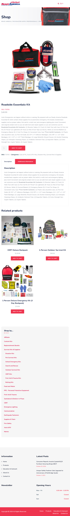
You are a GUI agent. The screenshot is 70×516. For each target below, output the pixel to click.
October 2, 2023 (40, 475)
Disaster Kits (42, 155)
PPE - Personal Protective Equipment (16, 390)
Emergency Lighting (10, 407)
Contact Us (6, 476)
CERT (6, 403)
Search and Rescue (11, 366)
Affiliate (7, 337)
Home (5, 461)
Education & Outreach (10, 469)
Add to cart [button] (17, 258)
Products (6, 465)
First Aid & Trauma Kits (13, 378)
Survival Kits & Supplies (53, 155)
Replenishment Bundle (12, 345)
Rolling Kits (9, 382)
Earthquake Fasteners (11, 415)
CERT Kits (8, 374)
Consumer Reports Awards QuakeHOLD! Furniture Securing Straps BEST (49, 463)
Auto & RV (22, 155)
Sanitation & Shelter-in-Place (14, 399)
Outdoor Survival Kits (12, 370)
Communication (9, 411)
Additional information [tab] (25, 161)
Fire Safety (7, 423)
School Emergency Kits (13, 362)
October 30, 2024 (41, 466)
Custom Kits (8, 341)
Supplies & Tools (9, 419)
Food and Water (9, 386)
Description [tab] (8, 161)
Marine (6, 432)
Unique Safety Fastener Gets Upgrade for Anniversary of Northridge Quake (49, 472)
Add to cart (17, 148)
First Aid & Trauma (10, 395)
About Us (6, 473)
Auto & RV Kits (32, 155)
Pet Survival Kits (11, 358)
